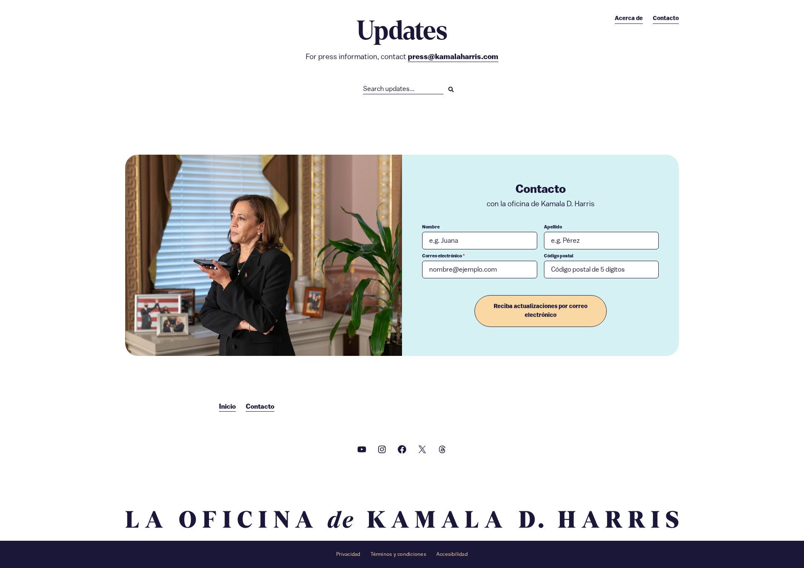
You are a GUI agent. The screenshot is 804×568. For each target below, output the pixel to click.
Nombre (431, 227)
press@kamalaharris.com (453, 56)
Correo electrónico (443, 256)
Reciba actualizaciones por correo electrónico (541, 310)
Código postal (558, 256)
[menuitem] (629, 18)
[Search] (451, 89)
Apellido (553, 227)
